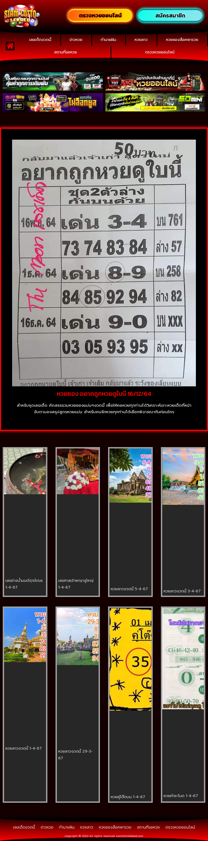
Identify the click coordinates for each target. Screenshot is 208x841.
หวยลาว (141, 40)
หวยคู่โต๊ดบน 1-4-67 (128, 797)
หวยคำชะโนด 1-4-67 (181, 796)
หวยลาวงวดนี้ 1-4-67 (23, 748)
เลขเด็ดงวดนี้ (40, 40)
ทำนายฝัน (108, 40)
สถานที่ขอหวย (65, 52)
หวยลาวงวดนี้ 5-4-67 (129, 589)
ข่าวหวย (76, 40)
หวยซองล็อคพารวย (182, 40)
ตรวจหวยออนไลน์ (159, 52)
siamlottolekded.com (129, 836)
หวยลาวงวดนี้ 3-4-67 (182, 591)
